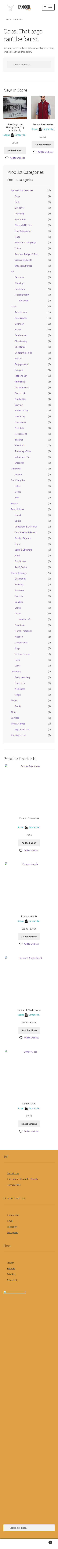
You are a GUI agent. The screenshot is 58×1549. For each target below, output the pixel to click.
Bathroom (20, 578)
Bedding (19, 584)
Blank (18, 329)
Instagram (12, 1232)
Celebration (21, 335)
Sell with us (13, 1173)
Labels (18, 485)
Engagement (21, 364)
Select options (43, 144)
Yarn (17, 497)
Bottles (19, 596)
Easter (18, 358)
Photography (22, 294)
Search (29, 1544)
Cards (14, 306)
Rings (18, 694)
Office (18, 248)
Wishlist (11, 1274)
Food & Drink (17, 509)
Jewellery (16, 671)
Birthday (19, 323)
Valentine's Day (22, 457)
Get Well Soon (22, 387)
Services (15, 717)
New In (10, 1262)
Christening (21, 341)
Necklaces (20, 688)
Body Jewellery (22, 677)
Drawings (19, 283)
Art (12, 271)
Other (18, 491)
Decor (18, 613)
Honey (18, 543)
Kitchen (19, 636)
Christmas (20, 346)
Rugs (17, 659)
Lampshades (21, 642)
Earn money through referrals (22, 1178)
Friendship (20, 381)
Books (18, 706)
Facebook (12, 1226)
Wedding (19, 462)
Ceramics (19, 277)
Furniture (19, 625)
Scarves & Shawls (23, 259)
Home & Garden (19, 572)
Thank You (20, 445)
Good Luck (20, 393)
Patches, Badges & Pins (26, 254)
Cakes (18, 520)
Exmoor (19, 370)
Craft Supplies (18, 480)
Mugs (17, 648)
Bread (18, 514)
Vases (18, 665)
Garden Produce (23, 538)
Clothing (19, 213)
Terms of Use (14, 1184)
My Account (9, 1544)
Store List (12, 1280)
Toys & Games (18, 723)
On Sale (11, 1268)
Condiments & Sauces (26, 532)
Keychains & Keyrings (25, 242)
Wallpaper (24, 300)
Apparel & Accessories (22, 190)
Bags (17, 196)
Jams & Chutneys (23, 549)
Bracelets (20, 682)
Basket (45, 1541)
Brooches (20, 207)
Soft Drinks (20, 561)
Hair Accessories (23, 230)
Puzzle (18, 474)
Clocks (18, 607)
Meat (17, 555)
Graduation (20, 398)
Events (14, 503)
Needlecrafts (25, 619)
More (13, 712)
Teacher (19, 439)
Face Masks (20, 219)
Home (8, 19)
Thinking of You (23, 451)
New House (20, 422)
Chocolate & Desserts (26, 526)
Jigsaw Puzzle (22, 729)
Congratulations (23, 352)
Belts (17, 201)
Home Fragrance (23, 630)
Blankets (19, 590)
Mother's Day (21, 410)
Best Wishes (21, 317)
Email (10, 1220)
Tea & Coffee (21, 567)
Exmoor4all (20, 134)
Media (14, 700)
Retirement (21, 433)
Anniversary (21, 312)
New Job (19, 427)
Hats (17, 236)
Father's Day (21, 375)
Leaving (19, 404)
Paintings (20, 288)
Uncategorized (18, 735)
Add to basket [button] (15, 150)
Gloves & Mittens (23, 225)
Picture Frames (22, 654)
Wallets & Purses (23, 265)
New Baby (20, 416)
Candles (19, 601)
